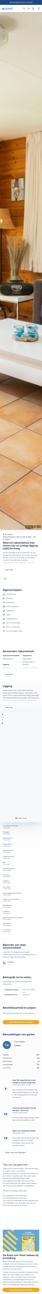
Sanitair (10, 964)
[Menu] (39, 8)
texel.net (6, 1277)
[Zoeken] (24, 8)
